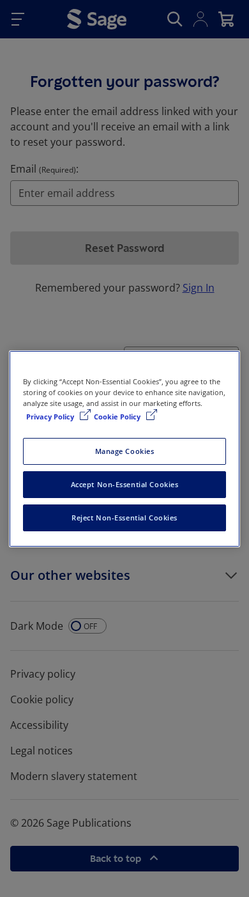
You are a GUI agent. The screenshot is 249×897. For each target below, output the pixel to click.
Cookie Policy (118, 416)
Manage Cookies (125, 451)
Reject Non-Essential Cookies (124, 517)
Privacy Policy (51, 416)
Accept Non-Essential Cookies (125, 484)
